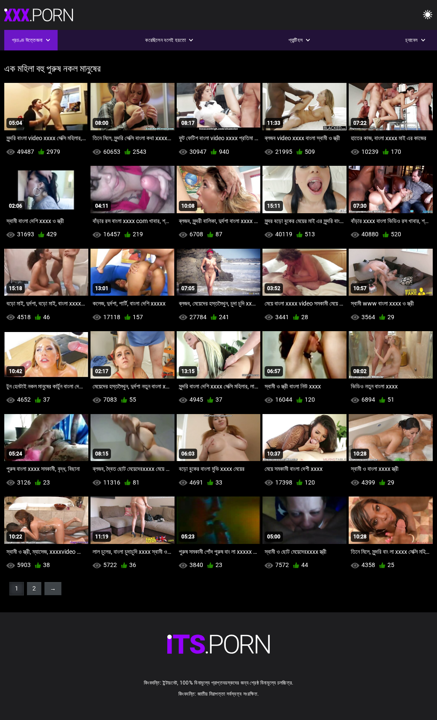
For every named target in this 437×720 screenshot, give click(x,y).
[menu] (427, 15)
